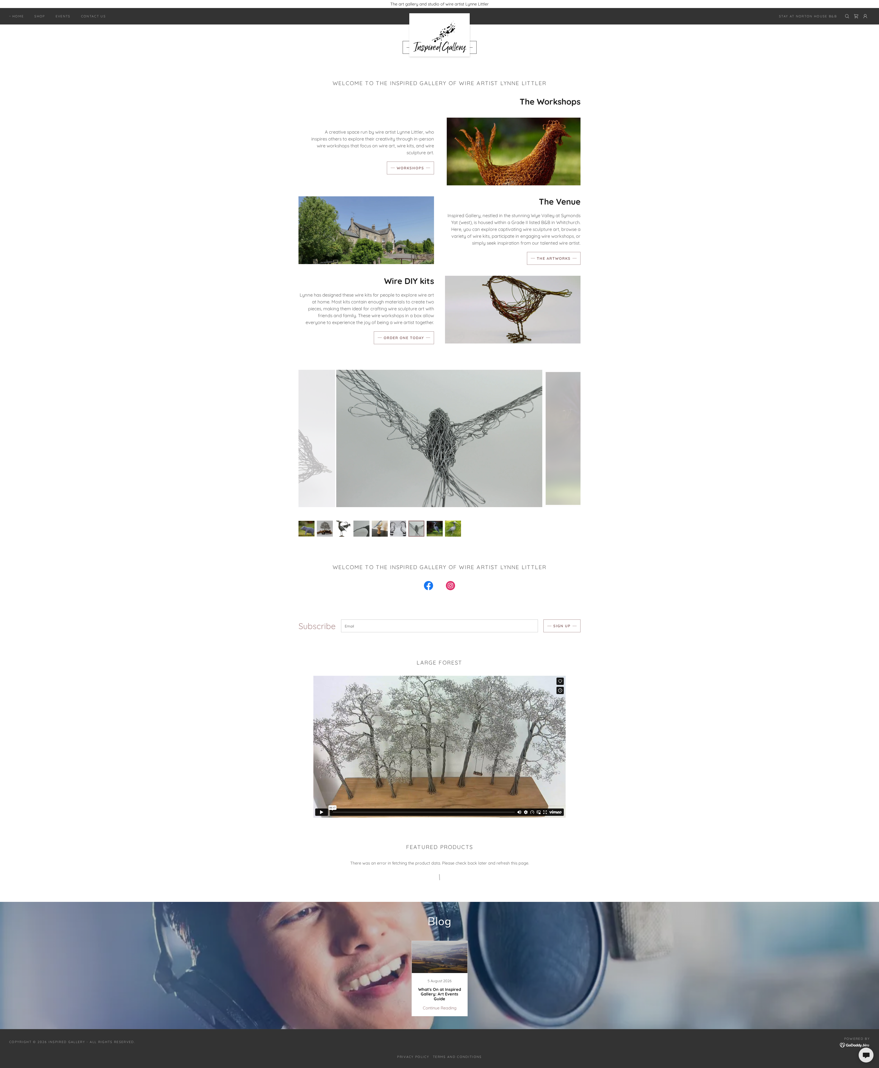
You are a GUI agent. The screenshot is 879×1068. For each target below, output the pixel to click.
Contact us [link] (93, 16)
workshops (410, 168)
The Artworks (554, 258)
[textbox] (439, 625)
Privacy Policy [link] (413, 1057)
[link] (439, 15)
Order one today (404, 337)
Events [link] (63, 16)
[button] (865, 16)
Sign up (562, 626)
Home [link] (18, 16)
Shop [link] (39, 16)
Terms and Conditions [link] (457, 1057)
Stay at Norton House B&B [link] (808, 16)
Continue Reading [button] (439, 1008)
